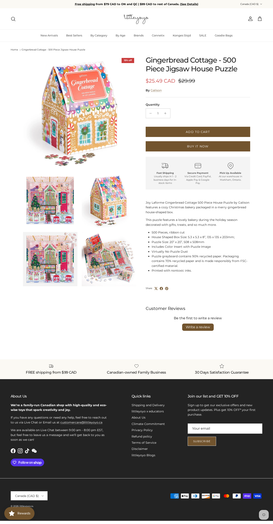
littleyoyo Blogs (143, 455)
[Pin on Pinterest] (166, 288)
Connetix (158, 35)
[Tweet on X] (156, 288)
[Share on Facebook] (161, 288)
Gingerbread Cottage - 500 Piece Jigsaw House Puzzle (53, 49)
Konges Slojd (182, 35)
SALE (202, 35)
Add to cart (198, 132)
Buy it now (198, 146)
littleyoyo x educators (148, 411)
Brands (139, 35)
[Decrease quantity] (149, 113)
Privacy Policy (142, 430)
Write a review (198, 327)
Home (14, 49)
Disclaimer (140, 449)
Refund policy (142, 436)
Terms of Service (144, 443)
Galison (156, 90)
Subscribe (202, 441)
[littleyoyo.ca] (136, 19)
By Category (98, 35)
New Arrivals (49, 35)
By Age (120, 35)
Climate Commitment (148, 424)
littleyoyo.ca (26, 506)
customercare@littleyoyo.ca (81, 422)
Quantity (153, 105)
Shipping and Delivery (148, 405)
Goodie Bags (223, 35)
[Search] (13, 19)
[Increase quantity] (166, 113)
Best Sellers (74, 35)
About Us (138, 417)
